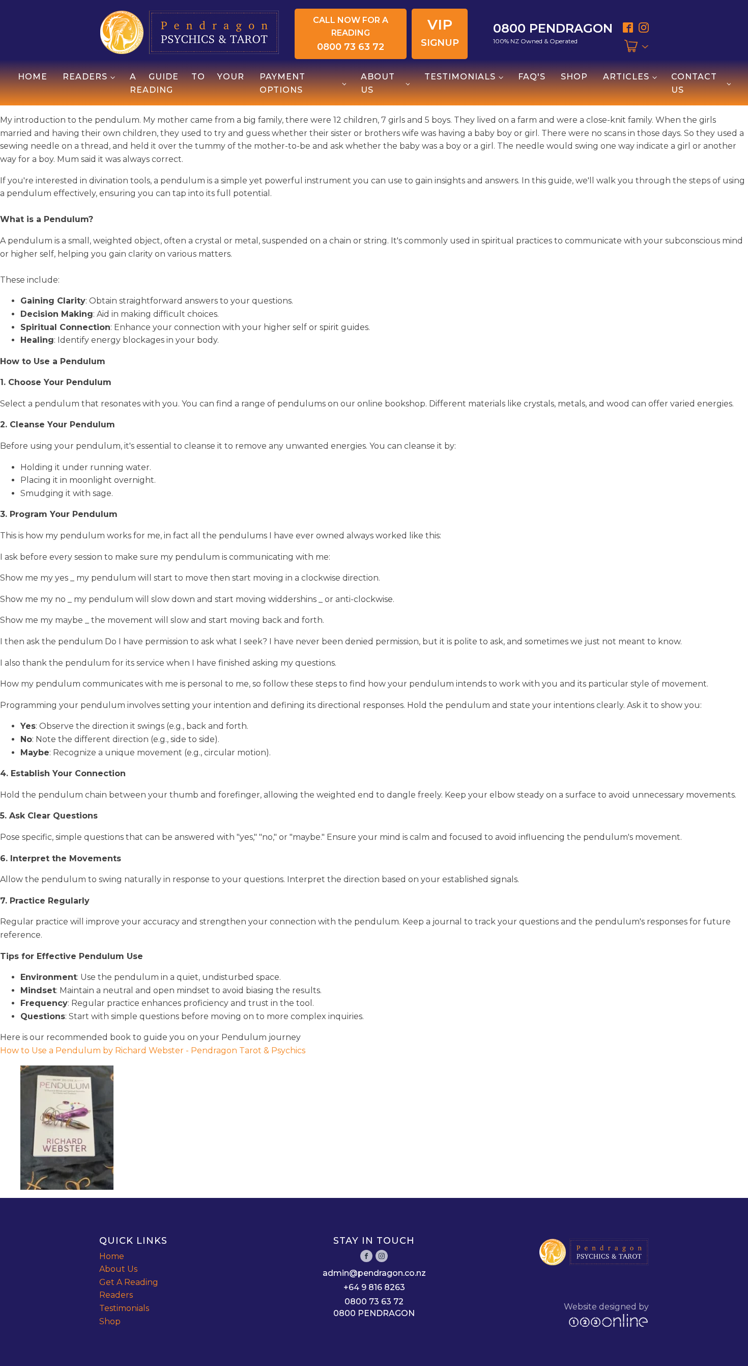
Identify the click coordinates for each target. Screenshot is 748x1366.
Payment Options (282, 83)
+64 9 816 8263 (374, 1287)
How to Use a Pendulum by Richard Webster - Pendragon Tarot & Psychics (152, 1050)
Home (32, 76)
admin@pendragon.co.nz (374, 1273)
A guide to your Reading (187, 83)
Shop (574, 76)
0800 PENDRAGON (374, 1313)
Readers (85, 76)
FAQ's (531, 76)
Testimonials (460, 76)
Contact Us (694, 83)
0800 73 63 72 (374, 1301)
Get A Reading (128, 1282)
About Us (378, 83)
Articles (626, 76)
